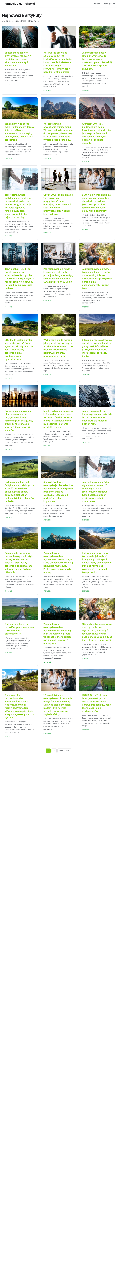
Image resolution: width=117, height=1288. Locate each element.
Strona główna (108, 4)
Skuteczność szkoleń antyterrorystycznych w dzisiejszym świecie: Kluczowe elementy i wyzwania (18, 59)
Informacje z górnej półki (18, 3)
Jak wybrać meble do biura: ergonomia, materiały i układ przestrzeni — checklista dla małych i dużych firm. (97, 417)
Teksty (97, 4)
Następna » (64, 751)
